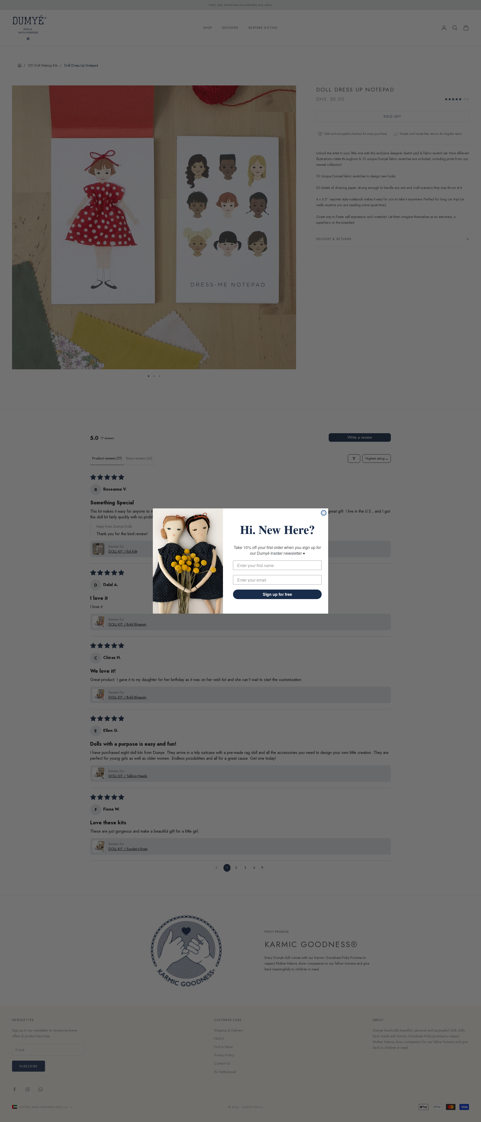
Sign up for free (277, 594)
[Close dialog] (323, 512)
